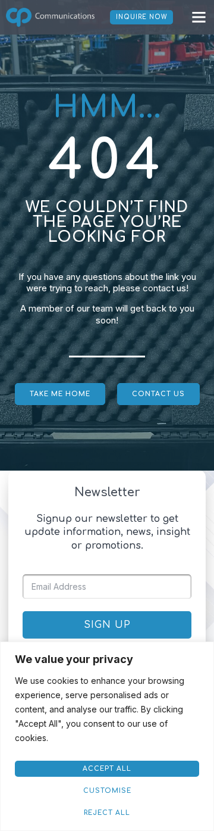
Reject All (107, 813)
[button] (199, 17)
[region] (107, 736)
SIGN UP (107, 625)
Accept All (107, 769)
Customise (107, 791)
